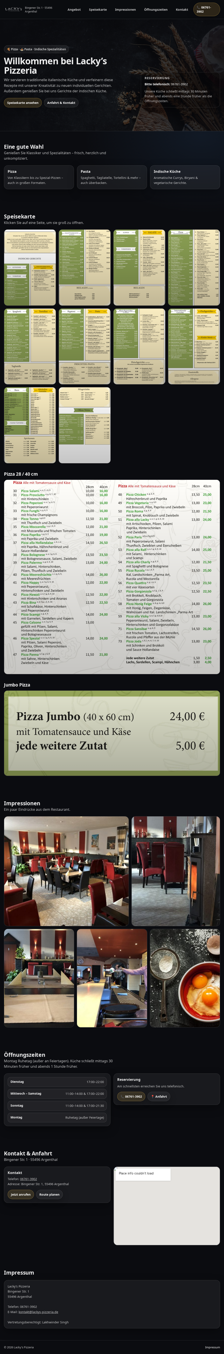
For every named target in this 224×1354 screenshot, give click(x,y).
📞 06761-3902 (204, 9)
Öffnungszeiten (156, 9)
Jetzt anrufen (21, 1194)
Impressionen (125, 9)
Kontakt (182, 9)
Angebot (74, 9)
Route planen (49, 1194)
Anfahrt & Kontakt (61, 103)
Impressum (212, 1347)
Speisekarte (98, 9)
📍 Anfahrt (159, 1096)
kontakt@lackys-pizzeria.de (38, 1312)
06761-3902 (28, 1179)
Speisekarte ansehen (22, 103)
